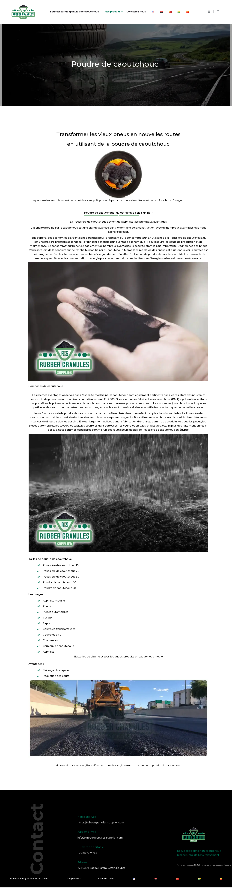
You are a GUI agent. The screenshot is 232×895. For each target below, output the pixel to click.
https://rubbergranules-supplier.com (100, 822)
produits (128, 656)
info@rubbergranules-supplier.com (100, 837)
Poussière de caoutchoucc (103, 765)
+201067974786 (87, 852)
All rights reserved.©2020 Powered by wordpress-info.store (204, 865)
